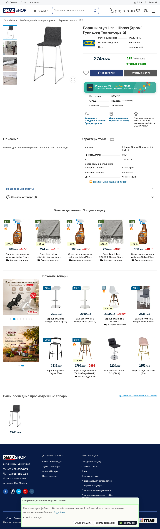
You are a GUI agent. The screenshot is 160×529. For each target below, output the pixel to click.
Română (153, 2)
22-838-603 (18, 469)
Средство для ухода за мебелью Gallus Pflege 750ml (17, 257)
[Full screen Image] (73, 79)
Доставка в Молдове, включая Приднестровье (95, 120)
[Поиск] (95, 10)
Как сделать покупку (91, 462)
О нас (24, 2)
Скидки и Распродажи (52, 462)
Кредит (85, 471)
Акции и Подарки (50, 471)
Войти (139, 2)
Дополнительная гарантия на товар (119, 119)
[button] (41, 11)
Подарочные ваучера (92, 485)
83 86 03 (125, 11)
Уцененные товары (51, 466)
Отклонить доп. (83, 523)
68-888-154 (18, 473)
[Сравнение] (146, 11)
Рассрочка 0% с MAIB (112, 86)
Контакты (34, 2)
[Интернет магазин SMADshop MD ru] (15, 10)
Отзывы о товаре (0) (23, 197)
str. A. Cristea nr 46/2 (16, 479)
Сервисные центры (90, 466)
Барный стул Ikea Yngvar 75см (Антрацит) (55, 373)
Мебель (13, 20)
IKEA (80, 20)
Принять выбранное (105, 523)
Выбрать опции (33, 517)
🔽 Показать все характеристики (108, 181)
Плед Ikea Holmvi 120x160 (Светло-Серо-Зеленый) (49, 257)
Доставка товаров (90, 476)
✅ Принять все (127, 523)
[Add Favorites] (86, 73)
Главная (14, 2)
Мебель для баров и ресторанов (37, 20)
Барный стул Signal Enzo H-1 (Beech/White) (114, 321)
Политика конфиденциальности (96, 490)
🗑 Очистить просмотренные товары (138, 395)
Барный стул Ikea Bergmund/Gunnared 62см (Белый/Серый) (144, 321)
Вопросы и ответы (21, 189)
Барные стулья (66, 20)
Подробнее (59, 512)
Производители (49, 476)
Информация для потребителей (97, 481)
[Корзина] (153, 10)
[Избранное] (138, 11)
